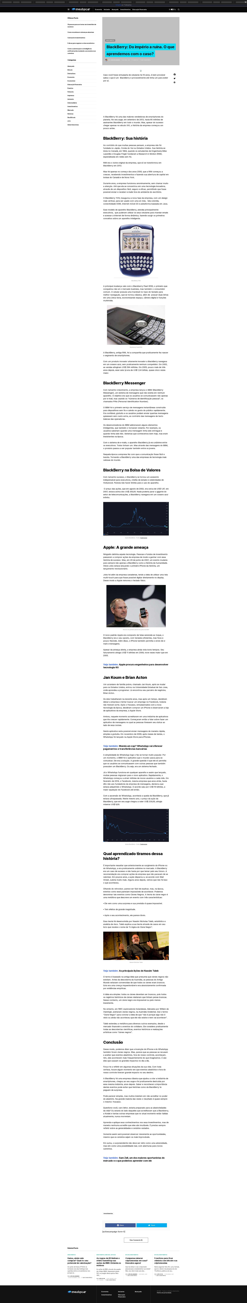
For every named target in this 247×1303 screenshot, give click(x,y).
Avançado (71, 66)
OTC (69, 121)
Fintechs (71, 92)
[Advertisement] (136, 98)
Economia (71, 77)
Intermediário (72, 103)
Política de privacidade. (164, 1292)
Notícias (70, 114)
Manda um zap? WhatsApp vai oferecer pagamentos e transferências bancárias (132, 747)
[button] (69, 9)
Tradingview (143, 538)
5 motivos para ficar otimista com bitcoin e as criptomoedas (165, 1260)
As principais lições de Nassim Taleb (139, 970)
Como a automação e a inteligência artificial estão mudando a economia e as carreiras (82, 51)
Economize (71, 81)
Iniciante (71, 99)
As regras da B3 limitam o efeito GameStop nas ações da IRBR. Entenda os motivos (108, 1262)
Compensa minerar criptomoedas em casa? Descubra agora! (136, 1260)
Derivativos (71, 73)
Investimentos (110, 40)
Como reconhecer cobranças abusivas (81, 32)
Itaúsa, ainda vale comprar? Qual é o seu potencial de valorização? (79, 1260)
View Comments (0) (136, 1240)
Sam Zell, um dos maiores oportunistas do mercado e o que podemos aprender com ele (134, 1159)
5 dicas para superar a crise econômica (81, 43)
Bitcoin (70, 70)
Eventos (70, 88)
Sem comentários (146, 60)
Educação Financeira (75, 84)
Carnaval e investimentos (76, 38)
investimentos (108, 1213)
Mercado (71, 110)
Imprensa (71, 95)
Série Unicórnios (73, 125)
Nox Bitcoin (71, 117)
